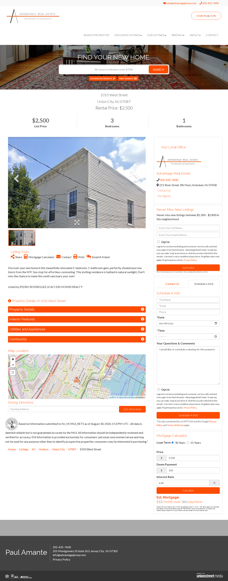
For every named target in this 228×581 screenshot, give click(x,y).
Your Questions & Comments (176, 343)
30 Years (179, 442)
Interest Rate (165, 476)
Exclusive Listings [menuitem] (127, 35)
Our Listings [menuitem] (156, 35)
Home (12, 449)
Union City (58, 449)
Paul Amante (26, 552)
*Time (161, 330)
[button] (158, 69)
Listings (23, 449)
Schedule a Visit (203, 283)
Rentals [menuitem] (177, 35)
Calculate (188, 490)
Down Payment (167, 464)
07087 (72, 449)
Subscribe (188, 267)
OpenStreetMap (126, 397)
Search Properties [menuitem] (96, 35)
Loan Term (164, 442)
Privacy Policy (190, 260)
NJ (33, 449)
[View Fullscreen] (12, 372)
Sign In (201, 15)
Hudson (43, 449)
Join (213, 15)
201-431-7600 (210, 3)
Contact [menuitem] (212, 35)
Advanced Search (101, 78)
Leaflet (112, 397)
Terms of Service (175, 425)
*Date (160, 317)
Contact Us (164, 190)
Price (160, 452)
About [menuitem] (194, 35)
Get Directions (132, 409)
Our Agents (164, 196)
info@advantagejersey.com (181, 3)
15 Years (195, 442)
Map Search (126, 78)
